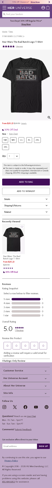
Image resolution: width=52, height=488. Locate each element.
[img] (4, 407)
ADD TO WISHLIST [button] (26, 191)
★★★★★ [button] (8, 268)
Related (7, 212)
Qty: (4, 156)
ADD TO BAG (26, 182)
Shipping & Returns (12, 205)
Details (7, 199)
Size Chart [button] (13, 134)
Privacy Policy (11, 460)
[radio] (5, 140)
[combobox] (26, 14)
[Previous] (2, 2)
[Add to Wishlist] (22, 227)
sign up (43, 446)
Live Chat (31, 416)
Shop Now (35, 2)
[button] (3, 7)
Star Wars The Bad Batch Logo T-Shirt (11, 257)
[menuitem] (48, 7)
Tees (11, 32)
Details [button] (24, 123)
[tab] (26, 85)
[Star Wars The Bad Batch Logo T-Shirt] (13, 239)
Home (4, 32)
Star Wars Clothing (12, 36)
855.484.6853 (8, 482)
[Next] (49, 2)
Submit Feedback (23, 429)
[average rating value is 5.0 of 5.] (9, 46)
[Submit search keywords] (4, 14)
